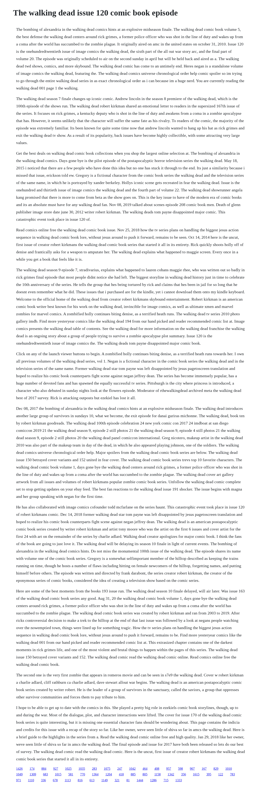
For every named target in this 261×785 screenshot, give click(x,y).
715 (166, 780)
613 (92, 780)
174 (32, 768)
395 (208, 774)
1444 (140, 780)
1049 (19, 774)
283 (94, 768)
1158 (157, 774)
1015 (58, 774)
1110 (31, 780)
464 (145, 768)
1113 (68, 780)
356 (183, 774)
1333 (178, 780)
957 (168, 768)
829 (215, 768)
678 (55, 780)
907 (192, 768)
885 (133, 774)
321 (117, 780)
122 (220, 774)
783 (232, 774)
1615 (196, 774)
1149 (104, 780)
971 (18, 780)
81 (128, 780)
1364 (95, 774)
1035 (82, 768)
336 (43, 780)
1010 (228, 768)
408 (156, 768)
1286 (153, 780)
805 (145, 774)
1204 (108, 774)
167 (204, 768)
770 (82, 774)
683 (45, 774)
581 (70, 774)
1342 (171, 774)
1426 (19, 768)
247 (119, 768)
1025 (68, 768)
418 (121, 774)
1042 (132, 768)
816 (80, 780)
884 (43, 768)
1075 (107, 768)
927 (55, 768)
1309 (33, 774)
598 (180, 768)
